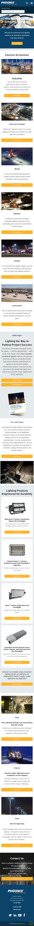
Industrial (17, 78)
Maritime (17, 214)
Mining (17, 169)
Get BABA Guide (17, 384)
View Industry (17, 95)
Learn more (17, 739)
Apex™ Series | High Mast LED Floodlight (17, 606)
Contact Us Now (17, 878)
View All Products (17, 684)
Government (17, 306)
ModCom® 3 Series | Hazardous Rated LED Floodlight (17, 520)
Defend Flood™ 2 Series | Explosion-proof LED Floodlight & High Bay (17, 563)
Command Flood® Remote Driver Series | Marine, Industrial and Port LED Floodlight (17, 649)
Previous (2, 22)
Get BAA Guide (17, 380)
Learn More (17, 43)
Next (32, 22)
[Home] (9, 3)
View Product (17, 532)
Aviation (17, 261)
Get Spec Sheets (5, 8)
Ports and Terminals (17, 124)
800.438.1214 (17, 909)
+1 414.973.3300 (17, 907)
